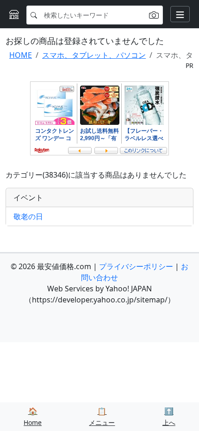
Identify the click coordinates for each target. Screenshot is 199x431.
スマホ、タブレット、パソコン (94, 55)
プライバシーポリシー (136, 266)
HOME (20, 55)
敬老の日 (28, 216)
